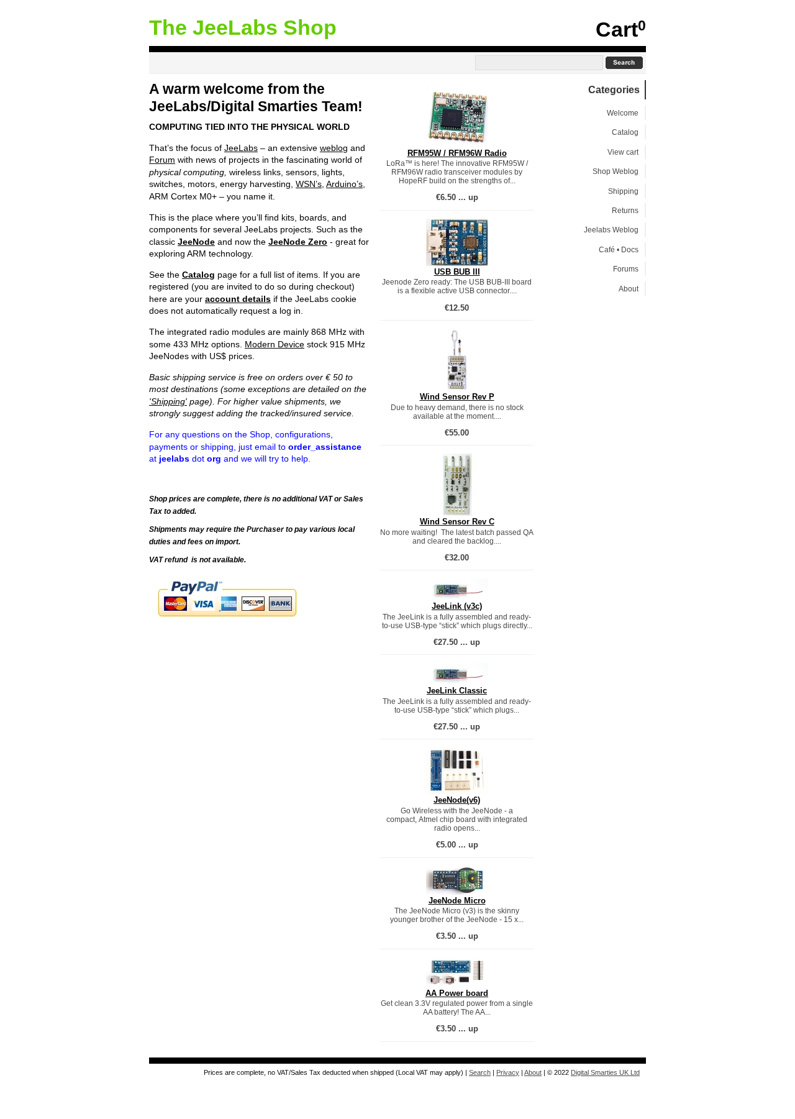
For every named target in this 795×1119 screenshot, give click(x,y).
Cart (617, 29)
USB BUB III (457, 271)
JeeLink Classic (457, 690)
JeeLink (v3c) (457, 606)
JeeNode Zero (297, 242)
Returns (625, 210)
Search (480, 1072)
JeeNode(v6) (457, 800)
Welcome (622, 113)
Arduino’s (344, 184)
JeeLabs (241, 148)
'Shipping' (168, 401)
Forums (625, 269)
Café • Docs (618, 249)
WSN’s (309, 184)
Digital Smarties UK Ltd (605, 1072)
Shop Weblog (615, 171)
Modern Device (274, 344)
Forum (162, 160)
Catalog (198, 275)
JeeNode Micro (457, 900)
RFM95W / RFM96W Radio (457, 153)
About (628, 289)
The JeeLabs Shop (243, 27)
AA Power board (456, 993)
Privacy (507, 1072)
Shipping (623, 191)
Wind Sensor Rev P (457, 396)
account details (238, 299)
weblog (334, 148)
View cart (622, 152)
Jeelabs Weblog (611, 230)
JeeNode (196, 242)
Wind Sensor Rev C (457, 521)
